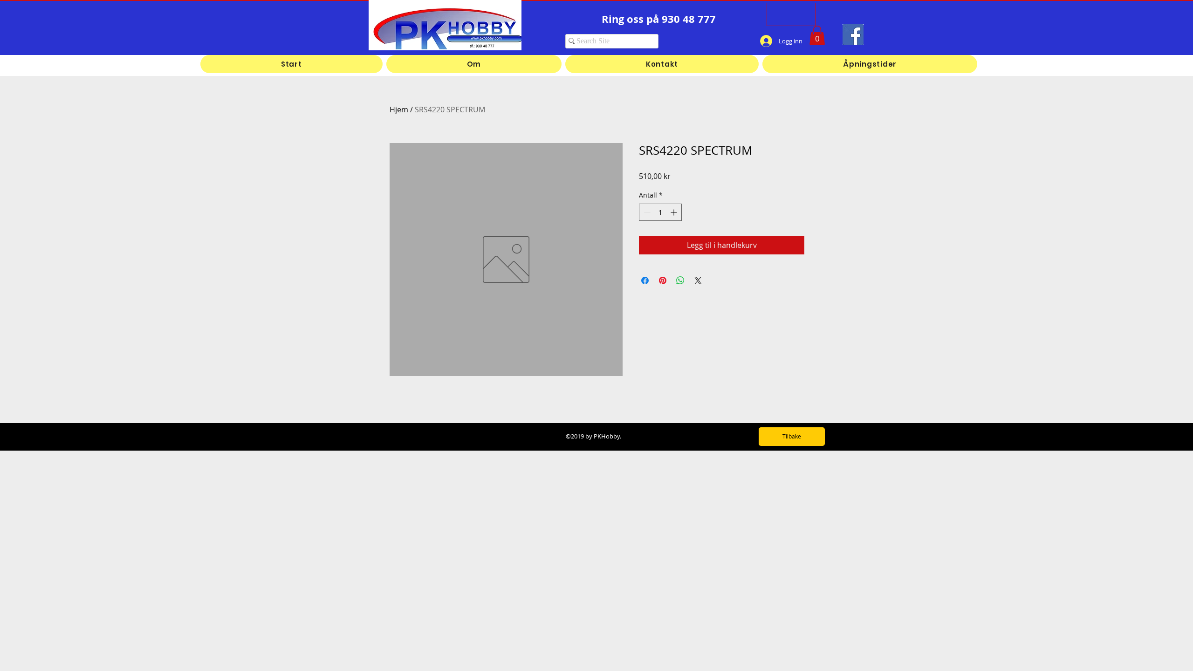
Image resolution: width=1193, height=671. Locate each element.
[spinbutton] (660, 212)
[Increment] (674, 212)
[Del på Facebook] (645, 280)
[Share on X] (698, 280)
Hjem (399, 109)
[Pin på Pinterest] (662, 280)
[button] (817, 35)
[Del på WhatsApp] (680, 280)
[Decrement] (646, 212)
